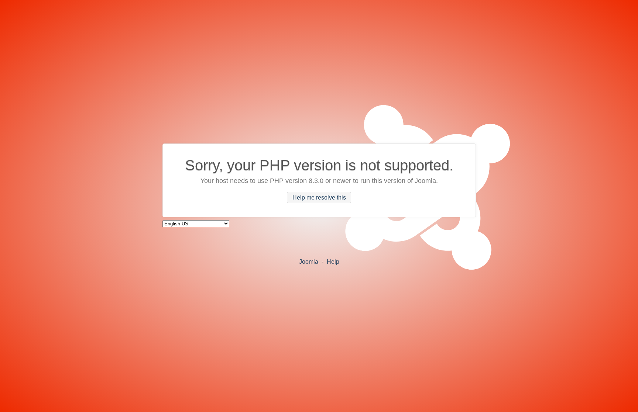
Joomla (308, 262)
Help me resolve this (319, 197)
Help (333, 262)
